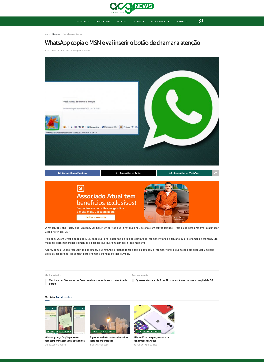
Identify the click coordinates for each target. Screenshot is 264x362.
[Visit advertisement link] (132, 202)
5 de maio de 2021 (99, 345)
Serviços (179, 21)
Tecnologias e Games (72, 34)
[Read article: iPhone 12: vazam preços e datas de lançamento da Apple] (154, 319)
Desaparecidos (102, 21)
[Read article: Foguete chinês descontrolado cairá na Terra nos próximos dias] (110, 319)
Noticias (81, 21)
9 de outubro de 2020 (146, 345)
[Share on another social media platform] (215, 173)
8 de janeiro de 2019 (54, 50)
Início (47, 34)
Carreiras (137, 21)
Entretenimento (158, 21)
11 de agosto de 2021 (56, 345)
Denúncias (121, 21)
